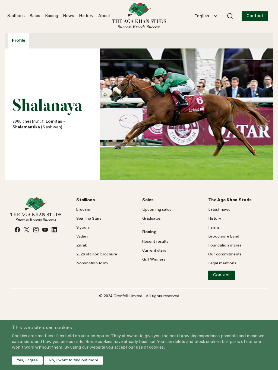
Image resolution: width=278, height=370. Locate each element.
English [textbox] (201, 16)
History (86, 16)
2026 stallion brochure (96, 255)
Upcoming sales (156, 210)
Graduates (151, 219)
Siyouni (83, 228)
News (68, 16)
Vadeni (82, 237)
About (104, 16)
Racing (51, 16)
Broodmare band (223, 237)
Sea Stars (89, 219)
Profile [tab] (18, 41)
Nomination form (92, 263)
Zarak (81, 246)
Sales (35, 16)
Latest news (219, 210)
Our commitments (224, 255)
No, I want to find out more (73, 360)
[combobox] (205, 16)
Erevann (83, 210)
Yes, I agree (27, 360)
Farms (214, 228)
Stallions (16, 16)
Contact (255, 16)
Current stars (154, 251)
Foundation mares (224, 246)
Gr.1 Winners (153, 260)
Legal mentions (222, 263)
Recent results (155, 242)
